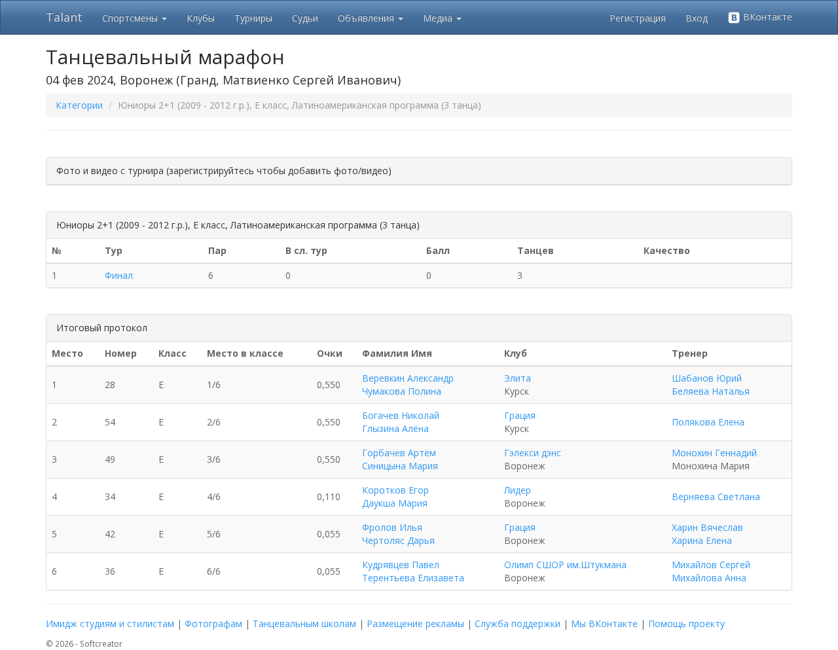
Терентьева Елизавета (413, 577)
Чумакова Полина (401, 391)
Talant (64, 17)
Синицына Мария (400, 466)
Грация (520, 415)
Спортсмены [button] (131, 18)
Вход (696, 18)
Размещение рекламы (415, 623)
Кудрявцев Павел (400, 564)
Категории (79, 105)
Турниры (253, 18)
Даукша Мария (395, 503)
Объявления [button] (367, 18)
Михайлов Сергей (711, 564)
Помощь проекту (686, 623)
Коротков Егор (395, 490)
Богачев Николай (400, 415)
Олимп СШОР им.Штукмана (565, 564)
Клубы (201, 18)
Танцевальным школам (304, 623)
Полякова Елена (708, 422)
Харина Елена (702, 540)
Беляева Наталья (711, 391)
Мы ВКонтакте (604, 623)
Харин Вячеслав (707, 527)
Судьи (305, 18)
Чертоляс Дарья (398, 540)
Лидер (517, 490)
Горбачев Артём (399, 452)
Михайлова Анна (709, 577)
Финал (119, 275)
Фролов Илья (392, 527)
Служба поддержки (517, 623)
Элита (517, 378)
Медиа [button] (439, 18)
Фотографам (213, 623)
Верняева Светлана (716, 496)
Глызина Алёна (395, 428)
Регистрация (638, 18)
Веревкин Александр (408, 378)
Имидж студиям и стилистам (110, 623)
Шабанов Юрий (707, 378)
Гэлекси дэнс (532, 452)
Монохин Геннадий (714, 452)
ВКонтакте (766, 16)
